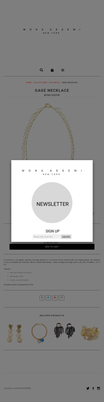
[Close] (92, 160)
